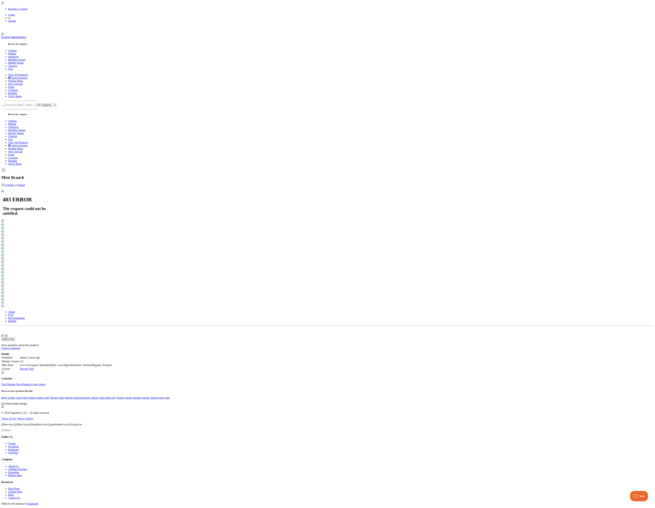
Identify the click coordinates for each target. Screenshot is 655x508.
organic (146, 397)
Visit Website (8, 384)
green (19, 397)
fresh (4, 397)
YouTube (13, 452)
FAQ (11, 314)
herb (25, 397)
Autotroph (32, 503)
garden (128, 397)
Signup (12, 20)
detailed (137, 397)
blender (69, 397)
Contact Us (14, 497)
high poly (110, 397)
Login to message (10, 348)
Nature (21, 185)
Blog (10, 494)
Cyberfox (9, 185)
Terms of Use (8, 418)
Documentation (16, 318)
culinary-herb (97, 397)
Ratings (12, 321)
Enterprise (13, 472)
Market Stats (15, 475)
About (11, 311)
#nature (120, 397)
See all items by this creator (31, 384)
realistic (11, 397)
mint (167, 397)
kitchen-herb (157, 397)
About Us (13, 466)
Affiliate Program (17, 469)
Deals (11, 87)
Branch (54, 397)
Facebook (13, 446)
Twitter (12, 443)
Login (11, 14)
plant (61, 397)
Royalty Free (27, 368)
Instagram (13, 449)
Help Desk (14, 488)
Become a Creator (18, 9)
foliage (32, 397)
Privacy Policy (25, 418)
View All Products (18, 74)
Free (10, 69)
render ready (43, 397)
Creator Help (15, 491)
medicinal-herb (82, 397)
